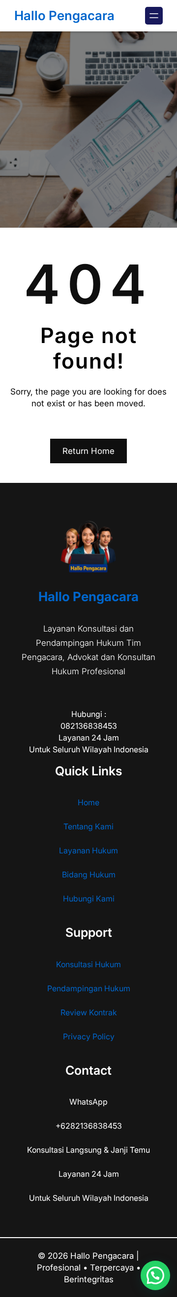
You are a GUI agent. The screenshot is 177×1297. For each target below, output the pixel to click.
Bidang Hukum (89, 874)
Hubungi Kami (89, 898)
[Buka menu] (154, 16)
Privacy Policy (89, 1036)
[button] (155, 1275)
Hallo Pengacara (64, 15)
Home (88, 802)
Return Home (88, 451)
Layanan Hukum (88, 850)
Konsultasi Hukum (88, 964)
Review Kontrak (88, 1012)
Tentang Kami (88, 826)
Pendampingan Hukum (88, 988)
